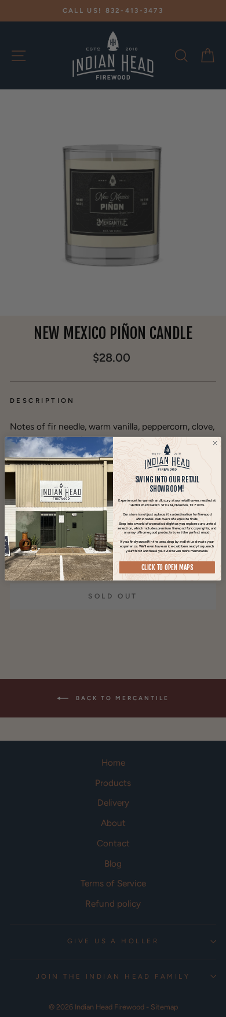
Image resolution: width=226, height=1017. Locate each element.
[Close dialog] (215, 443)
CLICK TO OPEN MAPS (167, 567)
